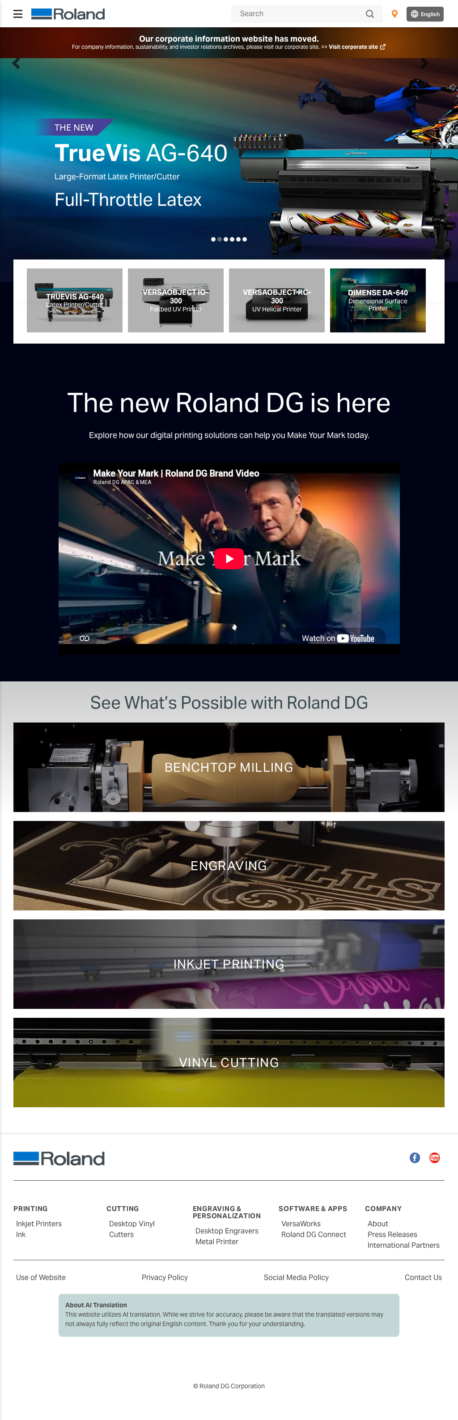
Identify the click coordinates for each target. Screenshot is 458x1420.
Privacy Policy (165, 1277)
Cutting (122, 1208)
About (378, 1224)
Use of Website (41, 1277)
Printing (30, 1208)
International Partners (404, 1245)
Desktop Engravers (227, 1231)
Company (383, 1208)
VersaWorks (301, 1224)
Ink (20, 1234)
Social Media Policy (296, 1277)
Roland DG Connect (313, 1234)
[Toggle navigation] (17, 13)
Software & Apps (313, 1208)
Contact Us (423, 1277)
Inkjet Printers (39, 1224)
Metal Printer (216, 1241)
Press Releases (392, 1234)
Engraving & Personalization (227, 1212)
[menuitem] (395, 14)
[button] (17, 170)
